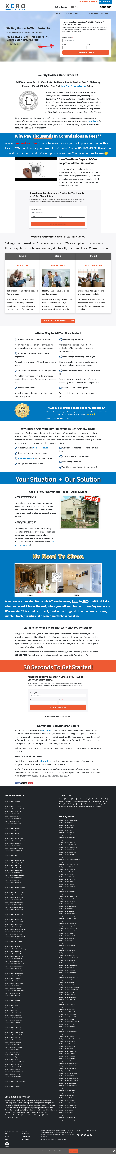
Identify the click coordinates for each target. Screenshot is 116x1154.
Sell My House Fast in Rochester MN (14, 907)
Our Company (93, 2)
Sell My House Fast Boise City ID (13, 1067)
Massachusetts (36, 1105)
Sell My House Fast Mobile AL (66, 968)
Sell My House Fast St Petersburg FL (14, 1047)
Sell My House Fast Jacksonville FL (68, 914)
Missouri (15, 1108)
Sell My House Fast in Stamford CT (13, 934)
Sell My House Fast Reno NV (12, 1010)
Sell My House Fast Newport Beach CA (69, 987)
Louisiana (15, 1105)
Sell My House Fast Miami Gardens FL (68, 958)
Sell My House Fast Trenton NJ (12, 816)
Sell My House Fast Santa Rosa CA (67, 1090)
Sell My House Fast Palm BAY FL (67, 1009)
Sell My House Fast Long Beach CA (68, 926)
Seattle (98, 806)
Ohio (47, 1110)
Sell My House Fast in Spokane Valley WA (15, 929)
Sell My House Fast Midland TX (67, 960)
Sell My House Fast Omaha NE (12, 993)
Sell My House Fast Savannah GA (67, 1093)
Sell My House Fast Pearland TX (67, 1019)
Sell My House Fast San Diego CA (13, 1022)
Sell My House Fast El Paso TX (66, 877)
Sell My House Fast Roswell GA (67, 1058)
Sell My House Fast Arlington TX (67, 825)
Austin (82, 806)
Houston (80, 799)
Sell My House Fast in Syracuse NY (13, 941)
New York (22, 1110)
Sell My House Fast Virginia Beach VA (14, 1057)
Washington (38, 1115)
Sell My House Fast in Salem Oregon (14, 914)
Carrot (64, 1139)
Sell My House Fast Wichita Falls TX (14, 848)
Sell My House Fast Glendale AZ (67, 891)
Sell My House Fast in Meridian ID (13, 858)
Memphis (95, 799)
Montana (22, 1108)
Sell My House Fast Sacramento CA (14, 1018)
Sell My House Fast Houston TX (67, 904)
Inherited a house (26, 458)
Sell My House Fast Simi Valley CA (67, 1098)
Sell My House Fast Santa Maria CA (68, 1085)
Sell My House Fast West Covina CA (14, 838)
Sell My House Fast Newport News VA (68, 990)
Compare (69, 14)
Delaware (8, 1103)
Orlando (61, 801)
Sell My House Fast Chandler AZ (67, 842)
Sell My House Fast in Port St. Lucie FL (14, 892)
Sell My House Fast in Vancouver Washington (16, 949)
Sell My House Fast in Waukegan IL (13, 959)
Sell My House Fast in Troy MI (12, 946)
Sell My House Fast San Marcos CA (68, 1073)
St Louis (106, 804)
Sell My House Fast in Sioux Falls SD (14, 922)
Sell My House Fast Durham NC (67, 874)
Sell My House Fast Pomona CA (67, 1029)
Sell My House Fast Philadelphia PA (13, 998)
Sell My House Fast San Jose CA (13, 1027)
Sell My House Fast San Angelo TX (67, 1066)
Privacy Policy (26, 1136)
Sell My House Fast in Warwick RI (13, 954)
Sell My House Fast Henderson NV (13, 1074)
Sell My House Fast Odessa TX (67, 999)
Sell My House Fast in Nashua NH (13, 868)
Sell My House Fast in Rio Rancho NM (14, 905)
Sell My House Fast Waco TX (12, 836)
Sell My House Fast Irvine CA (66, 909)
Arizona (19, 1100)
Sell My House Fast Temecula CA (13, 801)
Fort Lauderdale (90, 806)
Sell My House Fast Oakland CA (13, 988)
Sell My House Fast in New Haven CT (14, 870)
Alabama (7, 1100)
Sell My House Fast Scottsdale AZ (13, 1035)
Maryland (27, 1105)
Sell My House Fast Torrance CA (13, 811)
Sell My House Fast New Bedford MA (68, 985)
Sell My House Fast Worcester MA (13, 853)
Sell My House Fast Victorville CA (13, 828)
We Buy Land (25, 1139)
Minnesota (51, 1105)
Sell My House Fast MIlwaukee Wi (13, 971)
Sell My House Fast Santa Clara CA (67, 1083)
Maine (21, 1105)
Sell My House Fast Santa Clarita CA (14, 1032)
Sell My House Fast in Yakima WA (13, 968)
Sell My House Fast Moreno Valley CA (68, 975)
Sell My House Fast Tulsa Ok (12, 1054)
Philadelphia (72, 804)
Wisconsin (8, 1117)
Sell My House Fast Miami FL (66, 940)
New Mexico (14, 1110)
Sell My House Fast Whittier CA (12, 846)
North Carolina (30, 1110)
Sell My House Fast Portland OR (67, 1034)
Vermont (24, 1115)
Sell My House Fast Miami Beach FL (68, 955)
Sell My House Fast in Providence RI (14, 897)
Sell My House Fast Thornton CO (13, 806)
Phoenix (93, 801)
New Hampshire (44, 1108)
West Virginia (47, 1115)
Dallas (74, 799)
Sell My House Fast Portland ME (13, 1084)
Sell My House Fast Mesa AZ (66, 953)
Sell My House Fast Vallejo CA (12, 826)
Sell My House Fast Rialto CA (66, 1049)
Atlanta (61, 799)
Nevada (35, 1108)
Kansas (51, 1103)
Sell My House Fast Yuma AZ (12, 855)
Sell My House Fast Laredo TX (66, 921)
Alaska (13, 1100)
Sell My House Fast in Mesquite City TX (14, 860)
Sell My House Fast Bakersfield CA (68, 835)
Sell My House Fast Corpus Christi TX (68, 864)
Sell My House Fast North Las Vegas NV (15, 1081)
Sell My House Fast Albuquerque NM (68, 820)
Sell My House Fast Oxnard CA (66, 1007)
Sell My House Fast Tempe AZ (12, 804)
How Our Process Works (73, 86)
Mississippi (8, 1108)
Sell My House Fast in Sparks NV (13, 927)
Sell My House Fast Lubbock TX (67, 933)
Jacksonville (103, 799)
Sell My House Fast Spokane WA (13, 1040)
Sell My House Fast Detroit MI (66, 872)
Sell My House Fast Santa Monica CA (68, 1088)
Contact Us (59, 14)
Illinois (36, 1103)
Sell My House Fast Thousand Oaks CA (14, 809)
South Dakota (45, 1112)
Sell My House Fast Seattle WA (12, 1037)
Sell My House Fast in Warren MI (13, 951)
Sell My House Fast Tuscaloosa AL (13, 819)
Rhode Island (25, 1112)
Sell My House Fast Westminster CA (14, 843)
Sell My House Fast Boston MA (67, 840)
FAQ (76, 14)
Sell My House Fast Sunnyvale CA (67, 1108)
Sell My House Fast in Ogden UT (13, 880)
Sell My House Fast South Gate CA (67, 1100)
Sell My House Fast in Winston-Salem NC (15, 966)
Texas (15, 1115)
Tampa (99, 801)
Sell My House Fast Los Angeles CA (68, 928)
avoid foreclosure (40, 447)
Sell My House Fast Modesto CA (67, 970)
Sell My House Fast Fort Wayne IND (14, 1072)
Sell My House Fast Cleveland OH (67, 857)
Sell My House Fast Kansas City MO (68, 918)
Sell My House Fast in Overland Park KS (15, 887)
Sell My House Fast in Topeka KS (13, 944)
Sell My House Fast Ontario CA (67, 1002)
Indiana (41, 1103)
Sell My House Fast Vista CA (12, 833)
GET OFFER (73, 1151)
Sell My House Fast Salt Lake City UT (68, 1063)
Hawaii (26, 1103)
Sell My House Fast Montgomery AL (68, 972)
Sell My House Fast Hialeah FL (66, 899)
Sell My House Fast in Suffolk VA (13, 939)
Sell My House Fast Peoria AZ (66, 1024)
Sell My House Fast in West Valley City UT (15, 964)
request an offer (26, 143)
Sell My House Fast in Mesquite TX (13, 863)
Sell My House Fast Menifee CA (67, 948)
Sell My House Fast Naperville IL (67, 982)
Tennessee (8, 1115)
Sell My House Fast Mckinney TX (67, 945)
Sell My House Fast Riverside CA (13, 1015)
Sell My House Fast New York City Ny (14, 983)
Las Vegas (100, 804)
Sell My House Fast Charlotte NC (67, 845)
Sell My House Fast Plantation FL (67, 1026)
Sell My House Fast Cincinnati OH (67, 854)
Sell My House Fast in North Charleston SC (15, 875)
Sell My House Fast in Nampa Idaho (14, 865)
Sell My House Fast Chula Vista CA (67, 852)
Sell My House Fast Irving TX (66, 911)
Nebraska (29, 1108)
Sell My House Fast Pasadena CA (67, 1014)
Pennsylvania (16, 1112)
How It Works (83, 2)
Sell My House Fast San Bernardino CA (68, 1068)
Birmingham (63, 804)
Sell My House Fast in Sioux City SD (14, 919)
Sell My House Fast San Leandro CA (68, 1071)
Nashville (77, 801)
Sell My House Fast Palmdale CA (67, 1012)
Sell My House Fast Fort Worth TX (67, 879)
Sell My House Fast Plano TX (12, 1005)
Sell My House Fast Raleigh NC (12, 1008)
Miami (79, 804)
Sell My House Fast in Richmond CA (14, 902)
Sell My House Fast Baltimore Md (67, 837)
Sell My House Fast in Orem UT (13, 885)
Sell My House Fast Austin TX (66, 832)
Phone (64, 44)
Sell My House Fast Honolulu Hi (67, 901)
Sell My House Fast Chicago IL (66, 850)
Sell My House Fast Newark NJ (12, 978)
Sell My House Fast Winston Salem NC (14, 1062)
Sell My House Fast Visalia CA (12, 831)
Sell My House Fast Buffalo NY (12, 1069)
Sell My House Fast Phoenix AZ (12, 1000)
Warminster (93, 121)
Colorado (39, 1100)
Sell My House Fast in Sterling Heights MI (15, 936)
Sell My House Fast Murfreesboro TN (68, 977)
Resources (8, 1136)
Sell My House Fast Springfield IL (67, 1103)
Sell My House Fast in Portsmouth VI (14, 895)
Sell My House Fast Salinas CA (66, 1061)
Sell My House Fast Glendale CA (67, 894)
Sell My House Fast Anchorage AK (13, 1064)
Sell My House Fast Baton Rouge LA (68, 1120)
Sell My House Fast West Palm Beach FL (15, 841)
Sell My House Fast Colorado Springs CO (69, 859)
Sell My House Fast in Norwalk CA (13, 878)
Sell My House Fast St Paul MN (12, 1086)
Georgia (20, 1103)
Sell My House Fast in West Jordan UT (14, 961)
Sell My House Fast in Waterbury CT (14, 956)
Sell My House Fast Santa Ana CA (13, 1030)
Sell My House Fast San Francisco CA (14, 1025)
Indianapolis (63, 806)
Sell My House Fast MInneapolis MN (14, 973)
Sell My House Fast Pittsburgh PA (13, 1003)
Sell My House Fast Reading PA (67, 1041)
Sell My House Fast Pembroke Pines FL (69, 1022)
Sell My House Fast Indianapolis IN (67, 906)
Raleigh (70, 806)
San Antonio (69, 801)
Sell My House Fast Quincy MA (66, 1036)
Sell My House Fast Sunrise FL (66, 1110)
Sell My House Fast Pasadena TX (67, 1017)
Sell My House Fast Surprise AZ (67, 1112)
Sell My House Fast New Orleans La (14, 981)
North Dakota (40, 1110)
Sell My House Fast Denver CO (67, 869)
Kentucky (8, 1105)
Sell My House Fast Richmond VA (13, 1013)
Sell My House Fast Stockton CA (13, 1045)
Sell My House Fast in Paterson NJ (13, 890)
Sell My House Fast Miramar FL (67, 963)
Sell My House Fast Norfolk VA (12, 986)
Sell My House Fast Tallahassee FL (13, 799)
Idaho (31, 1103)
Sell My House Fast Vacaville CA (13, 824)
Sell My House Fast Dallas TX (66, 867)
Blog (6, 1139)
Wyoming (15, 1117)
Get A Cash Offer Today (89, 14)
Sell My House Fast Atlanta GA (66, 828)
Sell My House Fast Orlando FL (12, 995)
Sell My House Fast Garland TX (67, 886)
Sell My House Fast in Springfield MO (14, 932)
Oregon (8, 1112)
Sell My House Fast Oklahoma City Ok (14, 991)
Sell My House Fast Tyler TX (12, 821)
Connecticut (47, 1100)
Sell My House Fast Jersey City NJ (68, 916)
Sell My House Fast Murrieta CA (67, 980)
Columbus (93, 804)
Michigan (44, 1105)
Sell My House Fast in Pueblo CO (13, 900)
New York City (85, 801)
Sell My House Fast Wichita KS (12, 1059)
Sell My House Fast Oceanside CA (67, 997)
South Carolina (35, 1112)
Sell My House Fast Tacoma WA (67, 1115)
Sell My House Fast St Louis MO (13, 1042)
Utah (19, 1115)
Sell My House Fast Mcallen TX (67, 943)
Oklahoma (53, 1110)
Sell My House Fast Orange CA (67, 1004)
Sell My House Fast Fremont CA (67, 882)
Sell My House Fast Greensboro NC (68, 896)
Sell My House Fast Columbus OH (67, 862)
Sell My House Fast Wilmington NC (13, 850)
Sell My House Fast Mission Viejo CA (68, 965)
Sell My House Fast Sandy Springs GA (68, 1078)
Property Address (67, 38)
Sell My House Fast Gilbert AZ (66, 889)
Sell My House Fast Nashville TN (13, 976)
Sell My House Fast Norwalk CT (67, 995)
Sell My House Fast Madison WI (67, 936)
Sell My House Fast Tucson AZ (12, 1052)
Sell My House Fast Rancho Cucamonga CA (70, 1039)
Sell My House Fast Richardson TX (67, 1051)
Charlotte (68, 799)
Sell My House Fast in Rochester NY (14, 909)
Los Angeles (87, 799)
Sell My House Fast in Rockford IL (13, 912)
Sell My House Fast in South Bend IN (14, 924)
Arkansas (25, 1100)
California (32, 1100)
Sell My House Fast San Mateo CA (67, 1076)
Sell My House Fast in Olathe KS (13, 882)
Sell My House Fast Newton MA (67, 992)
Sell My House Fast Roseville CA (67, 1056)
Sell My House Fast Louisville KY (67, 931)
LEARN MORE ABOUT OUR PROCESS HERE (58, 320)
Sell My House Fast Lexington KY (13, 1077)
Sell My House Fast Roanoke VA (67, 1054)
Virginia (31, 1115)
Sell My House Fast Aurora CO (66, 830)
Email (88, 44)
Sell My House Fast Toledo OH (67, 1117)
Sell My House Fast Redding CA (67, 1044)
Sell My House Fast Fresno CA (66, 884)
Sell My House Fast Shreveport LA (68, 1095)
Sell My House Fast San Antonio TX (13, 1020)
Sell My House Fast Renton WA (67, 1046)
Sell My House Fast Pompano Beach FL (69, 1031)
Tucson (104, 801)
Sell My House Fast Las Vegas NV (67, 923)
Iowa (46, 1103)
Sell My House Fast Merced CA (67, 950)
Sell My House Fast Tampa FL (12, 1050)
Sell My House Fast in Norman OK (13, 873)
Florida (14, 1103)
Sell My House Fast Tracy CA (12, 814)
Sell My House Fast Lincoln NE (12, 1079)
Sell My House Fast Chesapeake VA (68, 847)
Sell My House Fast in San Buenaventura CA (16, 917)
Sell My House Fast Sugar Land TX (67, 1105)
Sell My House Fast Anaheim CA (67, 823)
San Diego (85, 804)
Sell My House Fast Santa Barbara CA (68, 1081)
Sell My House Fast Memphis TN (67, 938)
